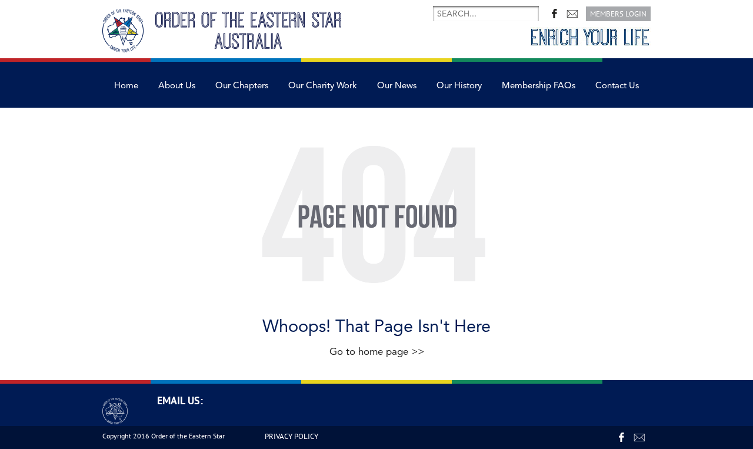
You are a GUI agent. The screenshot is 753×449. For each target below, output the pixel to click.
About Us (176, 85)
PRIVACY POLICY (291, 436)
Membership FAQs (538, 85)
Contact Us (617, 85)
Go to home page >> (376, 352)
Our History (459, 85)
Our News (397, 85)
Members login (618, 14)
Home (126, 85)
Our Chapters (241, 85)
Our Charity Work (322, 85)
